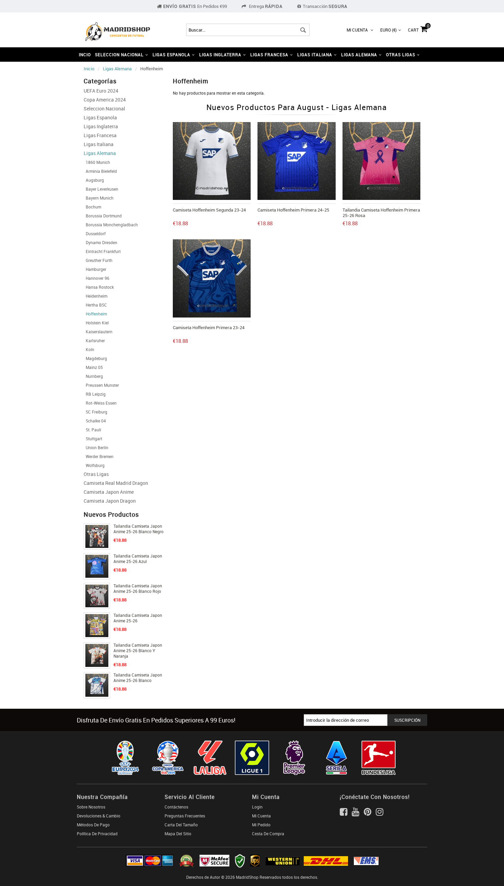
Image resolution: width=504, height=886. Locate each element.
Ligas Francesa (100, 135)
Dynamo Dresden (100, 242)
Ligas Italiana (98, 144)
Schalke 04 (95, 420)
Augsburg (94, 180)
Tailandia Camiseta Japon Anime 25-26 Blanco (137, 677)
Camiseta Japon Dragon (110, 501)
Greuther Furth (98, 260)
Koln (89, 349)
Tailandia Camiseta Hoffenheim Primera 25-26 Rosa (381, 212)
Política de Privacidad (97, 833)
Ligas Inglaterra (101, 126)
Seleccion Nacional (104, 108)
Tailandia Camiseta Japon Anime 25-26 (137, 617)
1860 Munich (97, 162)
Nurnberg (93, 376)
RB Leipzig (95, 394)
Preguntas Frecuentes (185, 815)
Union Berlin (96, 447)
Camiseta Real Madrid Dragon (116, 483)
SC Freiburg (95, 412)
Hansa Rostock (99, 287)
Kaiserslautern (98, 331)
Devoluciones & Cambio (98, 815)
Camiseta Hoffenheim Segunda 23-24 (209, 210)
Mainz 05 (93, 367)
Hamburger (95, 269)
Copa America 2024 (105, 99)
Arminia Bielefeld (100, 171)
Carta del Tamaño (181, 824)
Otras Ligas (96, 474)
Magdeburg (95, 358)
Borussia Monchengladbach (111, 224)
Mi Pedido (261, 824)
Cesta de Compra (268, 833)
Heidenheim (95, 296)
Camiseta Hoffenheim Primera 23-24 (208, 327)
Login (257, 807)
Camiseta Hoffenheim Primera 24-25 (293, 210)
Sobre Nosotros (91, 807)
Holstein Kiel (96, 322)
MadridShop (247, 877)
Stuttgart (93, 438)
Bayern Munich (98, 198)
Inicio (89, 68)
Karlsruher (94, 340)
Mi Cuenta (358, 30)
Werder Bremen (98, 456)
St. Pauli (92, 429)
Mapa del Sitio (178, 833)
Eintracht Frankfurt (102, 251)
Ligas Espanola (100, 117)
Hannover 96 (96, 278)
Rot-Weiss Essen (100, 403)
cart (417, 28)
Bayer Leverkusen (101, 189)
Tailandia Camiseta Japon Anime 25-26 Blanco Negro (138, 528)
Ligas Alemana (117, 68)
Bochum (92, 206)
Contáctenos (176, 807)
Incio (85, 54)
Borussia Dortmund (103, 215)
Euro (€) (388, 30)
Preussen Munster (101, 385)
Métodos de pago (93, 824)
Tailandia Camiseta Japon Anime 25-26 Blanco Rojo (137, 588)
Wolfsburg (94, 465)
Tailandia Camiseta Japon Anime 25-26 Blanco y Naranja (137, 650)
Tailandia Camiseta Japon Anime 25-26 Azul (137, 558)
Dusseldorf (95, 233)
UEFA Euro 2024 (101, 90)
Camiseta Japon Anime (109, 492)
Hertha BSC (95, 305)
